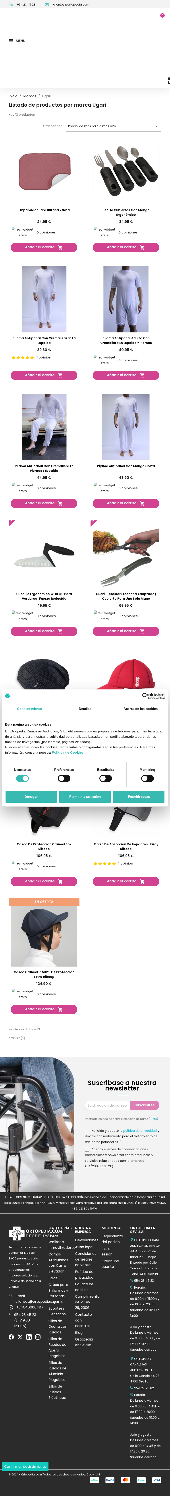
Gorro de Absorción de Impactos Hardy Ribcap (126, 846)
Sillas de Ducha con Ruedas (57, 1326)
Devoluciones (86, 1240)
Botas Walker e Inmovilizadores (61, 1242)
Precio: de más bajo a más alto (113, 126)
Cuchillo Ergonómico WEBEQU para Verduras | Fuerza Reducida (44, 596)
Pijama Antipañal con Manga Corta (126, 466)
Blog (79, 1332)
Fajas (52, 1278)
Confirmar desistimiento (25, 1466)
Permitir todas (139, 796)
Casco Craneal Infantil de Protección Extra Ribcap (44, 974)
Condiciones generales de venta (85, 1259)
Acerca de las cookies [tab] (141, 709)
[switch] (147, 778)
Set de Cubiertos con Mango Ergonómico (126, 212)
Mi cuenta (111, 1228)
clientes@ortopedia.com (70, 4)
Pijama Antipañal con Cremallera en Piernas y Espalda (44, 468)
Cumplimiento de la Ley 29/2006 (87, 1302)
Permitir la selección (85, 796)
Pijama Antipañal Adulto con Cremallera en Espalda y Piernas (126, 340)
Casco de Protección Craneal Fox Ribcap (44, 846)
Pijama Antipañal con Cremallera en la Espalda (44, 340)
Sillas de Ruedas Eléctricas (57, 1392)
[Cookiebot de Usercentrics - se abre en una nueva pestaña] (145, 696)
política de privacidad (140, 1130)
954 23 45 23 (25, 4)
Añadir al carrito (44, 247)
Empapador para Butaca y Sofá (44, 210)
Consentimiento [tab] (29, 709)
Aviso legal (84, 1247)
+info (153, 1119)
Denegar (31, 796)
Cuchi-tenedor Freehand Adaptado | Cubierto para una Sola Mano (126, 596)
